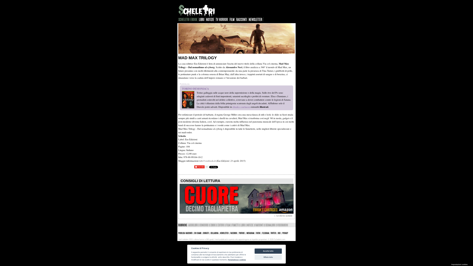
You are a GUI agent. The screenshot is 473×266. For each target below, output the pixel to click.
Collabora (214, 233)
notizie (210, 19)
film (232, 19)
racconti (241, 19)
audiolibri (193, 225)
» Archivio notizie (283, 215)
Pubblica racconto (185, 233)
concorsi (204, 225)
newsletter (255, 19)
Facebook (233, 233)
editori (221, 225)
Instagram (250, 233)
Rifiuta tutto (268, 257)
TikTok (258, 233)
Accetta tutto (268, 251)
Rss (279, 233)
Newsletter (224, 233)
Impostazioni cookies (459, 264)
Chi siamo (197, 233)
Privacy (285, 233)
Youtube (242, 233)
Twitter (273, 233)
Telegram (265, 233)
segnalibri (270, 225)
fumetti (235, 225)
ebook (213, 225)
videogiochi (282, 225)
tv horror (222, 19)
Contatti (206, 233)
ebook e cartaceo (241, 107)
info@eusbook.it (207, 161)
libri (201, 19)
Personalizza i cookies (237, 260)
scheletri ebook (187, 19)
